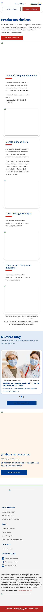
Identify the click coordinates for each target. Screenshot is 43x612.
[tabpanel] (21, 372)
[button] (20, 4)
